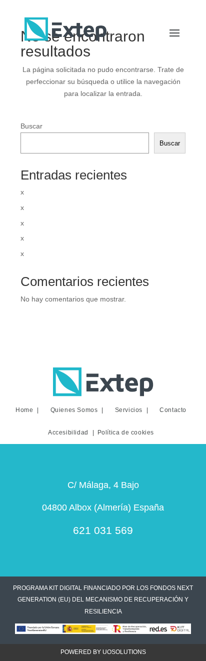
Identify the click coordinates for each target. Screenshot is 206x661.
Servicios (128, 410)
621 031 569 (103, 530)
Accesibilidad (68, 432)
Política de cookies (126, 432)
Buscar (31, 126)
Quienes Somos (74, 410)
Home (24, 410)
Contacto (173, 410)
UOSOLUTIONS (124, 652)
